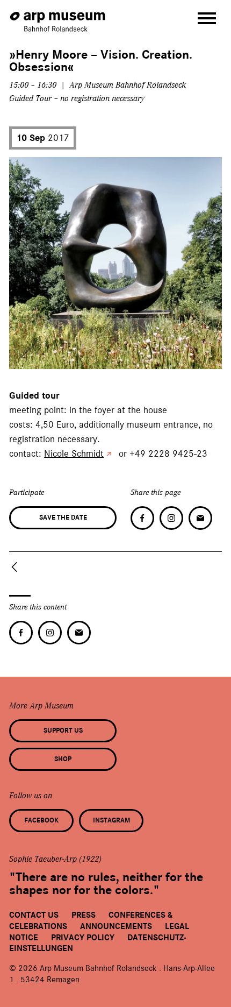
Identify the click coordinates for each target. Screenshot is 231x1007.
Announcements (116, 926)
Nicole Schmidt (74, 453)
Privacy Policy (82, 937)
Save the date (63, 517)
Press (83, 915)
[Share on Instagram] (171, 518)
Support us (63, 730)
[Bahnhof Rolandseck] (58, 16)
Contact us (34, 915)
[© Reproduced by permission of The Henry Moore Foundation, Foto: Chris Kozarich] (26, 353)
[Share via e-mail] (200, 518)
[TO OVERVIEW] (16, 567)
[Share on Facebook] (142, 518)
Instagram (111, 820)
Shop (62, 759)
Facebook (41, 820)
